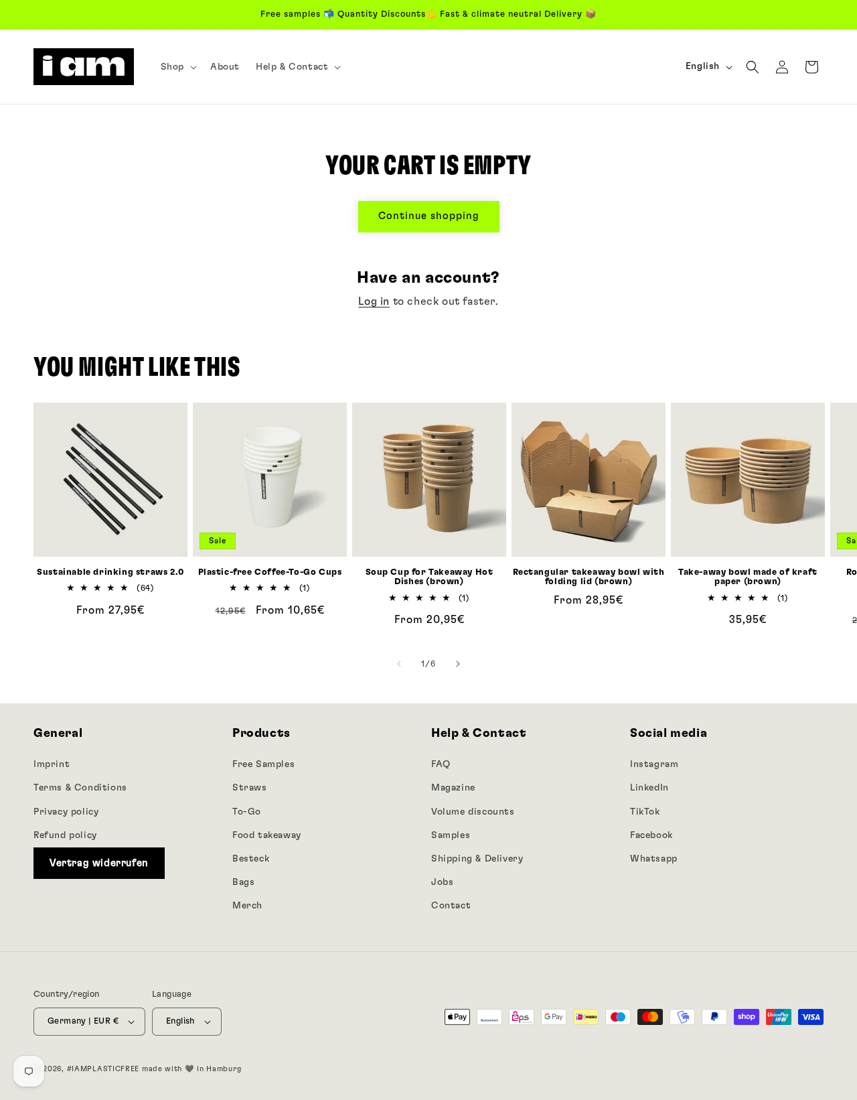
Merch (247, 905)
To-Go (246, 811)
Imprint (51, 764)
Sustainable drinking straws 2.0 (110, 572)
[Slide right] (458, 664)
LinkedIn (649, 788)
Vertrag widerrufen (99, 862)
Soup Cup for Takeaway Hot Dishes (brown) (429, 577)
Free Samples (263, 764)
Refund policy (65, 834)
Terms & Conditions (80, 788)
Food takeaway (266, 834)
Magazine (453, 788)
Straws (249, 788)
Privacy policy (65, 811)
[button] (177, 67)
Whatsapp (654, 858)
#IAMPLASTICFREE (103, 1069)
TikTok (645, 811)
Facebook (651, 834)
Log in (374, 301)
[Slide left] (399, 664)
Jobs (442, 881)
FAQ (441, 764)
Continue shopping (428, 216)
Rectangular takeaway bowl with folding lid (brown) (589, 577)
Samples (450, 834)
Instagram (654, 764)
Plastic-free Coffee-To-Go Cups (270, 572)
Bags (243, 881)
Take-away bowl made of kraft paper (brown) (747, 577)
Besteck (250, 858)
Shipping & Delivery (477, 858)
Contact (451, 905)
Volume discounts (473, 811)
